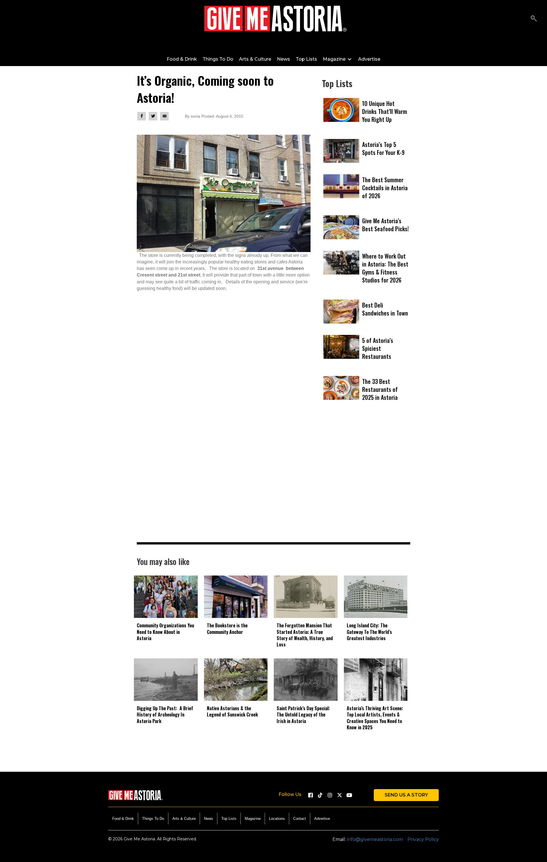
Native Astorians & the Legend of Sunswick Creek (232, 711)
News (208, 818)
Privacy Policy (423, 839)
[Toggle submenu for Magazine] (349, 59)
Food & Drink (123, 818)
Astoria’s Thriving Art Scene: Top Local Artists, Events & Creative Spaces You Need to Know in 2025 (375, 718)
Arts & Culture (184, 818)
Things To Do (153, 818)
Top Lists (228, 818)
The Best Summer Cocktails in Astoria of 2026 (385, 187)
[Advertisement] (366, 483)
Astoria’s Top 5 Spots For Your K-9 (383, 148)
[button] (534, 18)
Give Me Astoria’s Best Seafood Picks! (385, 224)
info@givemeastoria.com (375, 839)
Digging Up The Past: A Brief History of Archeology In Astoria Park (165, 714)
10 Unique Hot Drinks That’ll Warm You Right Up (384, 111)
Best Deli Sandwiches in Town (385, 309)
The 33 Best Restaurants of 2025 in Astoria (380, 389)
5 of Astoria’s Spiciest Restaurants (377, 348)
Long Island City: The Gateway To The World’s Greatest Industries (369, 632)
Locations (277, 818)
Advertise (322, 818)
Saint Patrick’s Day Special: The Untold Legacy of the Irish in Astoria (303, 714)
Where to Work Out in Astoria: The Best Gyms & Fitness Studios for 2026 (385, 268)
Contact (299, 818)
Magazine (253, 818)
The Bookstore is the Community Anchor (227, 628)
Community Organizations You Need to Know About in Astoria (165, 632)
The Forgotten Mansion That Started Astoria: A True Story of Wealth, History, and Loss (305, 635)
